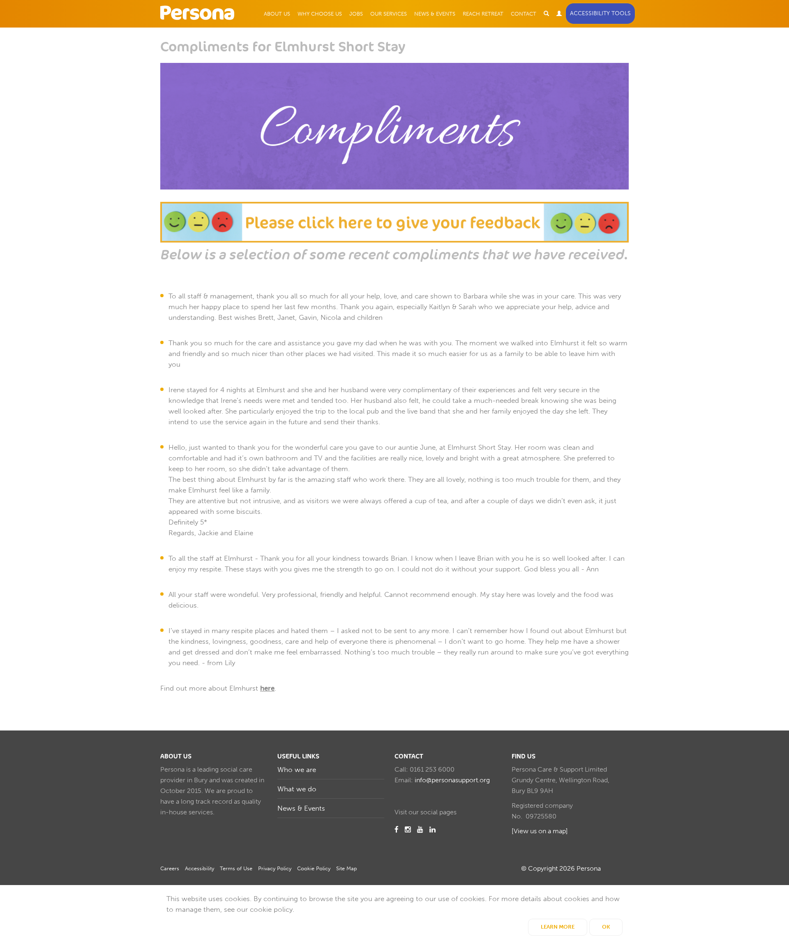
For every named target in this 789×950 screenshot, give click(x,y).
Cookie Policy (313, 868)
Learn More (557, 927)
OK (606, 927)
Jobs (356, 14)
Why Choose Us (320, 14)
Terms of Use (236, 868)
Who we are (296, 769)
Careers (169, 868)
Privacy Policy (274, 868)
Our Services (388, 14)
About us (175, 756)
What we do (296, 789)
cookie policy (271, 909)
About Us (277, 14)
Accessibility (199, 868)
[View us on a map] (540, 831)
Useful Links (298, 756)
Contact (523, 14)
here (267, 688)
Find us (523, 756)
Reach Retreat (483, 14)
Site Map (346, 868)
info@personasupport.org (452, 780)
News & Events (434, 14)
